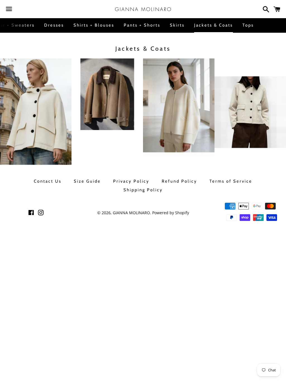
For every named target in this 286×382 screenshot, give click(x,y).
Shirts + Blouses (93, 25)
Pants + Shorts (142, 25)
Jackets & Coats (213, 25)
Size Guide (87, 181)
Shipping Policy (143, 189)
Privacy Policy (131, 181)
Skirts (177, 25)
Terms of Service (230, 181)
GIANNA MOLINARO (131, 212)
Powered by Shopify (170, 212)
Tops (248, 25)
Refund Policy (179, 181)
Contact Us (47, 181)
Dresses (54, 25)
